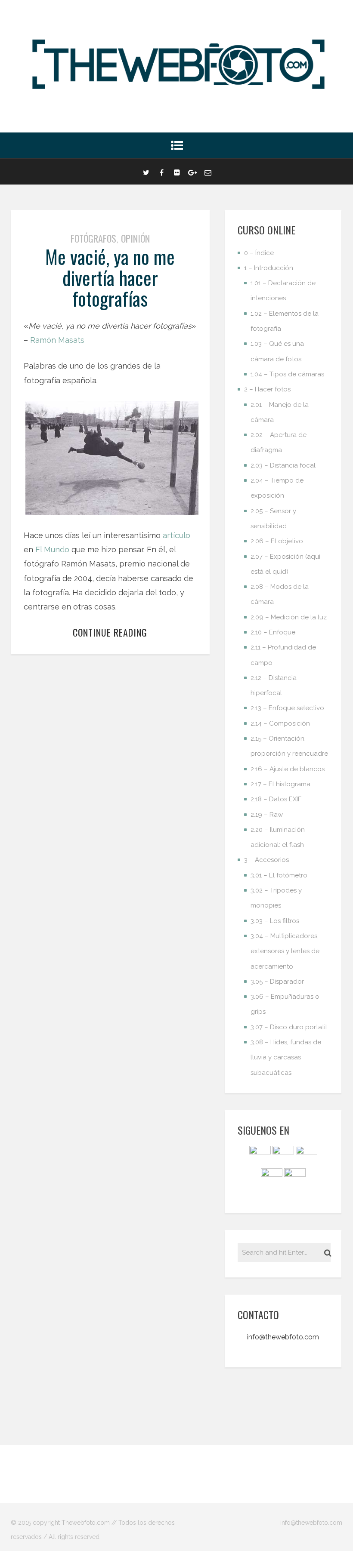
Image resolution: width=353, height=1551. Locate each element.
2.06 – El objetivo (277, 541)
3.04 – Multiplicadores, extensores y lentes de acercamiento (285, 951)
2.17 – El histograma (280, 784)
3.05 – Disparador (277, 981)
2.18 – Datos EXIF (276, 799)
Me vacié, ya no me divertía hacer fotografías (110, 277)
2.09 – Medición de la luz (289, 617)
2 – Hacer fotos (267, 389)
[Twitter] (146, 172)
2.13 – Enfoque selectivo (287, 708)
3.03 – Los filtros (275, 921)
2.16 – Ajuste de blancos (288, 769)
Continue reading (110, 632)
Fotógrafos (93, 238)
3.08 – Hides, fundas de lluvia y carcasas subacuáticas (286, 1057)
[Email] (208, 172)
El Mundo (52, 549)
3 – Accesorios (266, 860)
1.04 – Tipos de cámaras (287, 374)
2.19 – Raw (267, 815)
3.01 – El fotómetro (279, 875)
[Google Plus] (192, 172)
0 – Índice (259, 253)
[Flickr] (177, 172)
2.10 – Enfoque (273, 632)
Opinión (135, 238)
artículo (176, 535)
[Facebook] (161, 172)
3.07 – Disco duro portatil (289, 1027)
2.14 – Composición (280, 723)
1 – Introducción (268, 268)
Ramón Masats (57, 340)
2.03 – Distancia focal (283, 465)
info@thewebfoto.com (283, 1337)
